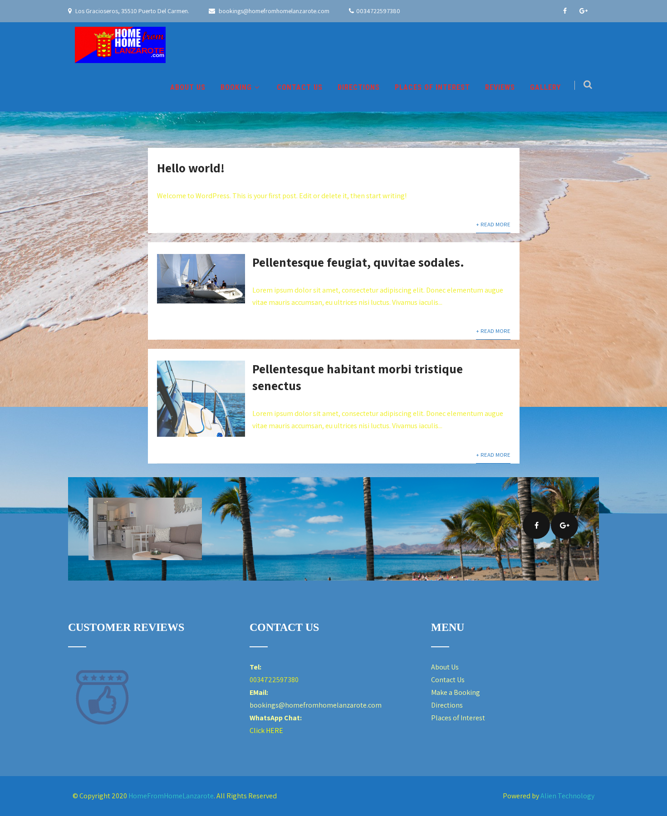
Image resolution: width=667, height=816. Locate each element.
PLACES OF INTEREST (432, 87)
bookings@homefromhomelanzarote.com (273, 11)
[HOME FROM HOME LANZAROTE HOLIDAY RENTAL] (120, 45)
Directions (447, 705)
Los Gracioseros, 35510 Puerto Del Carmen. (131, 11)
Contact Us (448, 679)
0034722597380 (378, 11)
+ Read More (493, 224)
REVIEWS (500, 87)
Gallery (545, 87)
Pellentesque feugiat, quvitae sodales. (358, 262)
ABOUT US (188, 87)
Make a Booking (455, 692)
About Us (445, 667)
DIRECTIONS (359, 87)
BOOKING (236, 87)
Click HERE (266, 730)
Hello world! (191, 167)
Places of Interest (458, 718)
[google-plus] (583, 11)
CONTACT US (300, 87)
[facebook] (565, 11)
